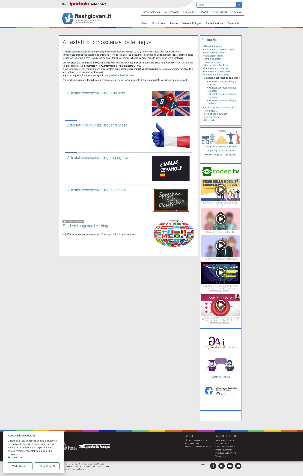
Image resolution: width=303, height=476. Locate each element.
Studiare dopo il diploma (216, 65)
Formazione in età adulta (216, 74)
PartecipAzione (214, 23)
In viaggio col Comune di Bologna (221, 146)
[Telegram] (238, 466)
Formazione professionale (217, 71)
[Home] (88, 19)
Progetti (203, 12)
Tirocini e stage (212, 62)
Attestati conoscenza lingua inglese (96, 93)
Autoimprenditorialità (224, 440)
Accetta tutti (20, 466)
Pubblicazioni (220, 12)
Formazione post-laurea (216, 68)
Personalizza (15, 457)
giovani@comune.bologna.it (73, 469)
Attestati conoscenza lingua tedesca (96, 190)
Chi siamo (237, 12)
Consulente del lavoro (225, 447)
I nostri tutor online (220, 377)
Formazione (158, 23)
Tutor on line (220, 456)
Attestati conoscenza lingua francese (97, 125)
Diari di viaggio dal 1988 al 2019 (220, 154)
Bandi (144, 23)
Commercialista (222, 443)
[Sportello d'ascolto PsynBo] (220, 219)
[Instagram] (221, 466)
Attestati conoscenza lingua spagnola (97, 157)
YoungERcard (171, 12)
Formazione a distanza (215, 114)
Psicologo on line (222, 453)
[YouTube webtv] (230, 466)
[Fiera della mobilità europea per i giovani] (220, 189)
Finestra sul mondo (223, 450)
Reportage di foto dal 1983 (221, 150)
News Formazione (213, 46)
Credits (207, 447)
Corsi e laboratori (212, 59)
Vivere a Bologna (191, 23)
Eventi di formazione (214, 52)
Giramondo (189, 12)
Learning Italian (212, 117)
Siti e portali (210, 120)
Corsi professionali (213, 55)
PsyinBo (234, 453)
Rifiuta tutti (47, 466)
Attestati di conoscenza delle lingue (222, 78)
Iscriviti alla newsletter (194, 447)
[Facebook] (213, 466)
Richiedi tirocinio (192, 443)
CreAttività (233, 23)
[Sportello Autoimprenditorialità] (220, 245)
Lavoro (174, 23)
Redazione (202, 440)
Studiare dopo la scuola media (219, 49)
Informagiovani (151, 12)
